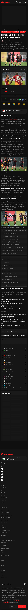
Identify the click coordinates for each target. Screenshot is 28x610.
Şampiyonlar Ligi (5, 507)
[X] (25, 100)
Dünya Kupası (4, 520)
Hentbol (3, 550)
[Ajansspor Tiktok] (2, 477)
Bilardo (3, 570)
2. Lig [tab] (11, 343)
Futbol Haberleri (14, 27)
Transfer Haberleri (6, 517)
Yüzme (2, 568)
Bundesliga (4, 497)
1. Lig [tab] (7, 343)
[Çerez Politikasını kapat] (25, 584)
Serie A (3, 505)
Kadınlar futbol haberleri (6, 31)
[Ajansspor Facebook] (2, 469)
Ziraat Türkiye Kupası (6, 515)
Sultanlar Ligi (4, 545)
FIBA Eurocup (4, 532)
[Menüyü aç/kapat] (20, 2)
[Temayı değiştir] (24, 2)
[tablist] (14, 343)
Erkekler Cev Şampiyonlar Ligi (8, 540)
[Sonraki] (24, 91)
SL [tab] (3, 343)
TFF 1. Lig (3, 490)
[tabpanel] (14, 367)
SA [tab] (21, 343)
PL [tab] (15, 343)
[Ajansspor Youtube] (2, 480)
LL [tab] (18, 343)
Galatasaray (22, 31)
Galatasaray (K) (16, 31)
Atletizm (3, 558)
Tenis (2, 565)
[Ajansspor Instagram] (2, 474)
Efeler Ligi (3, 543)
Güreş (2, 553)
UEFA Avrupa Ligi (5, 510)
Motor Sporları (5, 555)
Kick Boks (3, 563)
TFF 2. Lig (3, 492)
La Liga (3, 502)
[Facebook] (23, 100)
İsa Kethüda (11, 40)
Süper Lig (3, 487)
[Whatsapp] (20, 100)
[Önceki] (3, 91)
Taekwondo (4, 578)
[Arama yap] (17, 2)
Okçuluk (3, 575)
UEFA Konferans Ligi (6, 512)
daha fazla (23, 69)
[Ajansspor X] (2, 471)
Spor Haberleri (4, 27)
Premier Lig (4, 500)
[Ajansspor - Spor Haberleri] (5, 2)
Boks (2, 560)
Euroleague (4, 527)
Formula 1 (3, 573)
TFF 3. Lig (3, 495)
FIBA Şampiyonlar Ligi (6, 530)
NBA (2, 525)
